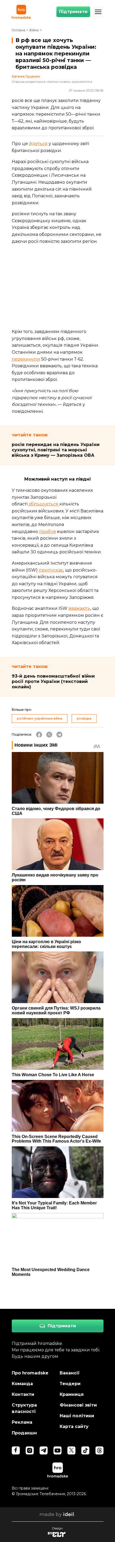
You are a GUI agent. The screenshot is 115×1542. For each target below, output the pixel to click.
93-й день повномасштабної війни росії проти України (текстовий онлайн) (53, 681)
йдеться (38, 143)
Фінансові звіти (78, 1405)
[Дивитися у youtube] (57, 1450)
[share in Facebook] (39, 735)
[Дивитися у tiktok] (85, 1450)
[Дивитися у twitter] (71, 1450)
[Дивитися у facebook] (16, 1450)
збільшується (44, 504)
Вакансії (70, 1372)
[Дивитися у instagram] (30, 1450)
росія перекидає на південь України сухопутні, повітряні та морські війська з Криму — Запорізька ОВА (55, 450)
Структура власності (24, 1408)
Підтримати (73, 11)
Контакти (23, 1394)
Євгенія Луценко (26, 76)
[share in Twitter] (49, 735)
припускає (51, 570)
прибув (47, 531)
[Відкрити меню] (98, 11)
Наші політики (77, 1415)
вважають (79, 608)
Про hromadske (30, 1372)
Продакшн (24, 1432)
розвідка (84, 718)
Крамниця (72, 1394)
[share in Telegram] (59, 735)
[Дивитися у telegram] (44, 1450)
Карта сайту (74, 1426)
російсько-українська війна (39, 718)
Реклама (22, 1422)
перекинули (26, 359)
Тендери (70, 1383)
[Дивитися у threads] (99, 1450)
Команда (22, 1383)
